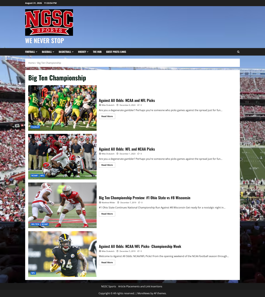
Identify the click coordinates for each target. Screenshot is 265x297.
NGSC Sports (108, 286)
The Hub (97, 52)
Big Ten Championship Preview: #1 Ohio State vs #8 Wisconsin (62, 205)
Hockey (82, 52)
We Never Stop (44, 40)
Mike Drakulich (108, 105)
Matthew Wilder (108, 202)
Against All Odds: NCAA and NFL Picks (62, 108)
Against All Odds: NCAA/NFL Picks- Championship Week (62, 254)
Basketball (65, 52)
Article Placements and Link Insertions (140, 286)
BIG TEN (35, 224)
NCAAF (34, 175)
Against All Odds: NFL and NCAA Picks (62, 156)
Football (30, 52)
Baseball (47, 52)
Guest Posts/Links (116, 52)
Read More (108, 117)
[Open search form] (238, 52)
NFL (42, 175)
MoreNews (143, 293)
